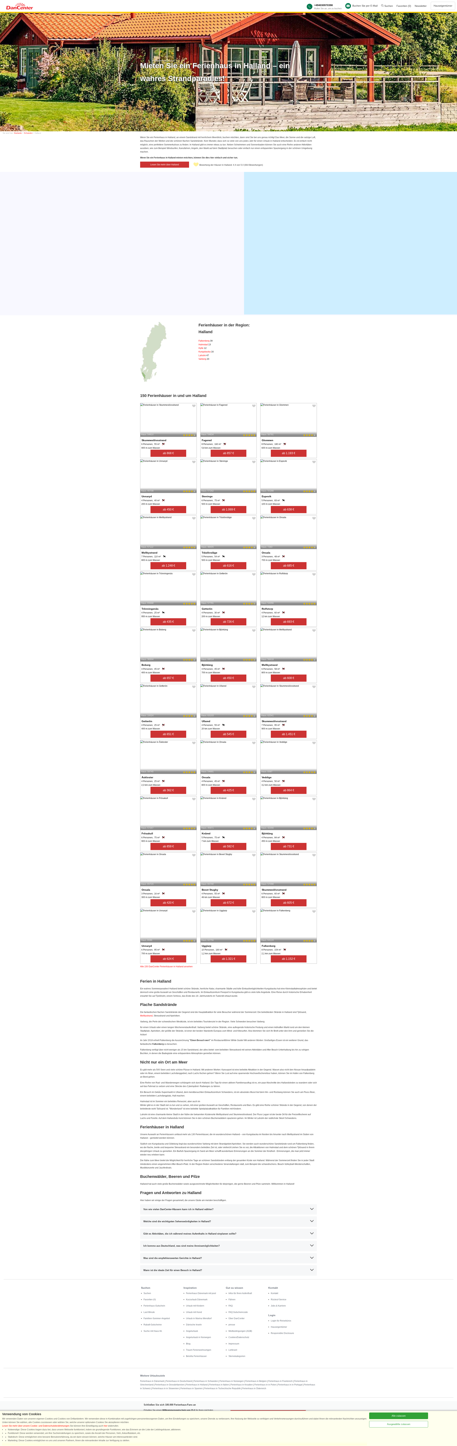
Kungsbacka (206, 351)
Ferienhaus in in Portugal (290, 1384)
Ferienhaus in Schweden (206, 1381)
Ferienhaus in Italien (219, 1384)
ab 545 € (228, 734)
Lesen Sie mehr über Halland (164, 164)
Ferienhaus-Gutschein (154, 1306)
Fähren (231, 1299)
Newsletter (421, 5)
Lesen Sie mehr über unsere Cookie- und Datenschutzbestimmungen (35, 1426)
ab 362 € (168, 790)
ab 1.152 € (288, 958)
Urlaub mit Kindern (195, 1306)
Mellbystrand (146, 1015)
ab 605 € (288, 902)
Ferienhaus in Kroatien (242, 1384)
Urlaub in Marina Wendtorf (199, 1318)
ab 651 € (168, 734)
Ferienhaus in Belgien (256, 1381)
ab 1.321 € (228, 958)
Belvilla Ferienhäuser (196, 1356)
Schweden (28, 133)
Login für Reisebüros (281, 1321)
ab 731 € (288, 846)
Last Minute (149, 1312)
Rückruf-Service (278, 1299)
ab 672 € (228, 902)
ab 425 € (228, 790)
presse (231, 1324)
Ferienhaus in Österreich (254, 1388)
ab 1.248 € (168, 565)
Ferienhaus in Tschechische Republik (222, 1388)
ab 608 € (288, 678)
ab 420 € (168, 902)
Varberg (204, 359)
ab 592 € (228, 846)
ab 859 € (168, 846)
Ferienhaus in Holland (197, 1384)
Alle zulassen (399, 1415)
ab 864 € (288, 790)
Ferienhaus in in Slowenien (165, 1388)
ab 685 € (288, 565)
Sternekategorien (236, 1356)
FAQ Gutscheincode (238, 1312)
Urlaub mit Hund (194, 1312)
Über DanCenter (236, 1318)
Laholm (204, 355)
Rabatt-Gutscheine (153, 1324)
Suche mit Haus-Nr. (153, 1331)
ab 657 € (168, 678)
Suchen (388, 5)
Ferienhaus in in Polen (265, 1384)
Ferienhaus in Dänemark (152, 1381)
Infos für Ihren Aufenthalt (240, 1293)
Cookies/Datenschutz (238, 1337)
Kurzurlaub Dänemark (196, 1299)
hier (105, 1426)
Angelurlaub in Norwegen (198, 1337)
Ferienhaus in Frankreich (280, 1381)
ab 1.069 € (228, 509)
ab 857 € (228, 453)
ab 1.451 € (288, 734)
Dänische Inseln (194, 1324)
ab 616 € (228, 565)
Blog (188, 1343)
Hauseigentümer (443, 5)
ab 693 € (288, 621)
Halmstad (205, 344)
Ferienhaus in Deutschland (179, 1381)
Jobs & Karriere (278, 1306)
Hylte (203, 348)
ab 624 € (168, 958)
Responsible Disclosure (282, 1333)
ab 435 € (168, 621)
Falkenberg (206, 341)
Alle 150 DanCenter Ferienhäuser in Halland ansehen (166, 966)
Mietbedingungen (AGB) (240, 1331)
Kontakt (274, 1293)
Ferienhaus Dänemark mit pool (201, 1293)
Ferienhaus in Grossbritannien (169, 1384)
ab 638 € (288, 509)
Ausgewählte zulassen (398, 1424)
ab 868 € (168, 453)
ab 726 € (228, 621)
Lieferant (232, 1350)
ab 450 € (168, 509)
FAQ (230, 1306)
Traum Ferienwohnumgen (198, 1350)
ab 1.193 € (288, 453)
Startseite (18, 133)
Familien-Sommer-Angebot (157, 1318)
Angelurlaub (192, 1331)
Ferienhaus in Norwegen (232, 1381)
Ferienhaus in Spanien (191, 1388)
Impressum (233, 1343)
